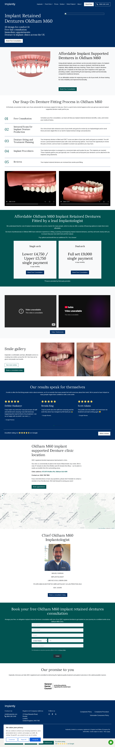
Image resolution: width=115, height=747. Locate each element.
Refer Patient (71, 4)
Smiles (62, 4)
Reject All (23, 739)
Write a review (104, 433)
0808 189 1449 (104, 4)
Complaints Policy (86, 712)
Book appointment (39, 487)
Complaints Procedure (102, 712)
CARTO (113, 528)
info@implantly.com (11, 714)
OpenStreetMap (101, 528)
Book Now (89, 4)
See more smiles (11, 365)
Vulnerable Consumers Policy (99, 715)
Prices (56, 4)
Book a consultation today (14, 370)
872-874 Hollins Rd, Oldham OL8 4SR (54, 471)
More (79, 4)
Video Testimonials (57, 332)
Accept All (35, 739)
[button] (55, 425)
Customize (12, 739)
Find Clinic (48, 4)
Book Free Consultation (13, 41)
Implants (39, 4)
